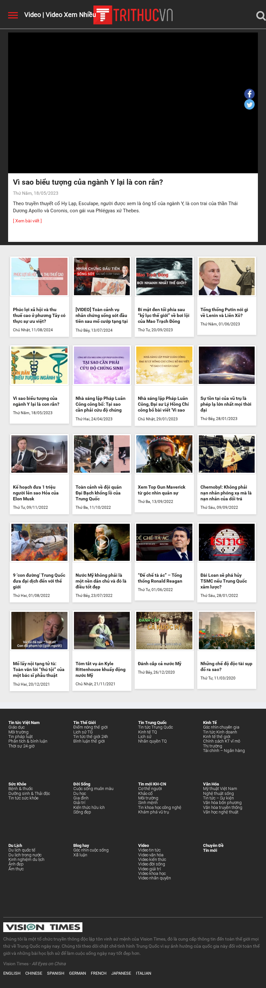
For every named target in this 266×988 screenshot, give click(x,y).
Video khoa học (152, 873)
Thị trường (212, 746)
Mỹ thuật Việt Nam (220, 788)
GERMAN (77, 973)
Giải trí (79, 802)
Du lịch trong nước (25, 854)
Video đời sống (151, 864)
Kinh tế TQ (147, 732)
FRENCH (98, 973)
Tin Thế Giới (84, 722)
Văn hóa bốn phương (222, 802)
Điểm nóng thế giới (90, 727)
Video (32, 15)
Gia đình (81, 798)
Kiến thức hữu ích (89, 807)
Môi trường (18, 732)
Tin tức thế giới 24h (90, 736)
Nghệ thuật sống (218, 793)
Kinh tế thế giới (216, 736)
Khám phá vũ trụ (153, 812)
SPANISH (55, 973)
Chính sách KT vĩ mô (221, 741)
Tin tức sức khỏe (23, 798)
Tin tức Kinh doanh (220, 732)
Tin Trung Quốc (152, 722)
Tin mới (210, 850)
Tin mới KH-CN (152, 784)
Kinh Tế (210, 722)
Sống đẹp (82, 812)
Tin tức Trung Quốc (155, 727)
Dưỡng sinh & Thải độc (29, 793)
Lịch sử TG (83, 732)
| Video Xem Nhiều (68, 15)
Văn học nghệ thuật (220, 812)
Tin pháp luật (20, 736)
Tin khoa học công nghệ (159, 807)
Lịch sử (144, 736)
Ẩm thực (16, 868)
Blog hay (81, 845)
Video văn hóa (150, 854)
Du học (79, 793)
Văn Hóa (211, 784)
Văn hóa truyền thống (222, 807)
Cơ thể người (150, 788)
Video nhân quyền (154, 878)
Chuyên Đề (213, 845)
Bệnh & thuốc (20, 788)
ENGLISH (11, 973)
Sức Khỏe (17, 784)
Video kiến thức (152, 859)
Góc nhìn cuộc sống (91, 850)
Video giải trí (149, 868)
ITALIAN (143, 973)
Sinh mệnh (148, 802)
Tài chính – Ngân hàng (224, 750)
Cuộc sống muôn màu (93, 788)
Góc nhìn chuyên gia (221, 727)
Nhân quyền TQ (152, 741)
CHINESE (33, 973)
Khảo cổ (145, 793)
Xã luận (80, 854)
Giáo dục (16, 727)
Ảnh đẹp (16, 864)
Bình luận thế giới (89, 741)
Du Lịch (15, 845)
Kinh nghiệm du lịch (26, 859)
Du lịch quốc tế (21, 850)
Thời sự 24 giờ (21, 746)
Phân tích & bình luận (27, 741)
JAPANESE (121, 973)
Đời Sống (81, 784)
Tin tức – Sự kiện (218, 798)
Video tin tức (149, 850)
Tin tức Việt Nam (24, 722)
